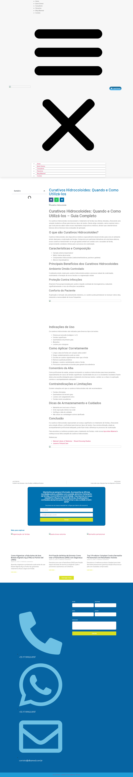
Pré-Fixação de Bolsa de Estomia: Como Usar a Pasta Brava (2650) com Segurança (65, 557)
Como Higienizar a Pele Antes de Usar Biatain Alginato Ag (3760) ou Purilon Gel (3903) (27, 558)
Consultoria (40, 168)
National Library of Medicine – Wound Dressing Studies (72, 441)
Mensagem (75, 620)
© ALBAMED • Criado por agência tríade (66, 774)
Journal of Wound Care (60, 443)
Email (73, 611)
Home (39, 164)
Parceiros (40, 171)
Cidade (97, 611)
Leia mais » (14, 572)
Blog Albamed (41, 173)
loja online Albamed (110, 431)
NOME (73, 602)
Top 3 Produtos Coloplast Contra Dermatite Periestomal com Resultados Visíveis (104, 557)
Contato (37, 13)
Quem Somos (41, 166)
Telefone (97, 602)
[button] (68, 88)
